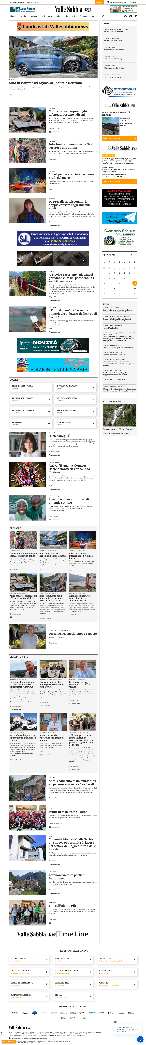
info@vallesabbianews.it (94, 1032)
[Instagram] (130, 16)
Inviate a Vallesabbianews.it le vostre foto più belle (116, 433)
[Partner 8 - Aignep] (82, 1013)
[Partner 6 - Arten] (63, 1013)
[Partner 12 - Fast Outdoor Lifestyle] (111, 1013)
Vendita (106, 119)
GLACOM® (37, 1042)
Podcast (67, 16)
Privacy (1, 1035)
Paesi (43, 16)
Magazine (23, 16)
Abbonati (99, 2)
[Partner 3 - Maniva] (34, 1013)
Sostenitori (94, 16)
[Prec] (131, 254)
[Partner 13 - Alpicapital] (121, 1013)
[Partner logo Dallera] (73, 1013)
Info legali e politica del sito (25, 1042)
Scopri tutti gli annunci (111, 138)
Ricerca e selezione (108, 155)
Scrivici (74, 16)
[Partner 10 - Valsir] (92, 1013)
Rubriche (12, 16)
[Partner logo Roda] (73, 1018)
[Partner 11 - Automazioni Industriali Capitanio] (102, 1013)
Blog (58, 16)
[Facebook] (125, 16)
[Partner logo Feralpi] (63, 1018)
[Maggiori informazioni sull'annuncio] (110, 126)
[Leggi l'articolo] (53, 57)
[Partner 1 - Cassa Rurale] (15, 1013)
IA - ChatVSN (7, 1041)
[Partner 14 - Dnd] (131, 1013)
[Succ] (135, 254)
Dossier (51, 16)
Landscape (33, 16)
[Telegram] (136, 16)
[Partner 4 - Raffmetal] (44, 1013)
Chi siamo (83, 16)
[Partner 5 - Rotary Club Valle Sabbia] (54, 1013)
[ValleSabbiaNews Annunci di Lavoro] (119, 150)
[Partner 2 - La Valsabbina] (25, 1013)
